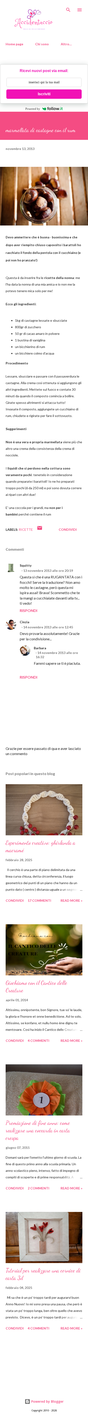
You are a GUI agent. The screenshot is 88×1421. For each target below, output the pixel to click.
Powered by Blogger (47, 1401)
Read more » (71, 900)
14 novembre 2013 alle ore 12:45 (48, 627)
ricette (26, 529)
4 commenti (38, 1041)
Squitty (25, 565)
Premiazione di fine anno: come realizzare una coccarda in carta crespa (38, 1130)
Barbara (40, 648)
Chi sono (42, 44)
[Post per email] (39, 529)
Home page (14, 44)
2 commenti (38, 1188)
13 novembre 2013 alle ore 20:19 (48, 571)
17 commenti (39, 900)
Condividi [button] (68, 529)
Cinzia (24, 622)
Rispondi (28, 610)
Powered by (32, 109)
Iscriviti (44, 94)
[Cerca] (68, 8)
